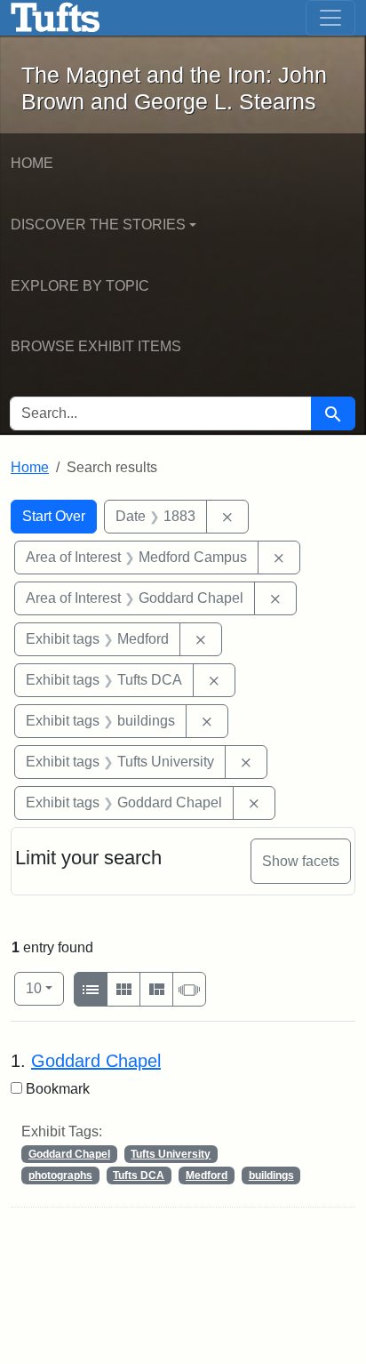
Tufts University (171, 1154)
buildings (271, 1175)
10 (45, 988)
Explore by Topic (80, 285)
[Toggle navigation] (330, 18)
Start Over (53, 516)
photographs (60, 1175)
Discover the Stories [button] (98, 224)
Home (32, 163)
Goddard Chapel (96, 1061)
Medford (206, 1175)
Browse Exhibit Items (96, 346)
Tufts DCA (138, 1175)
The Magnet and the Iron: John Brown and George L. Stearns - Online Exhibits (55, 18)
